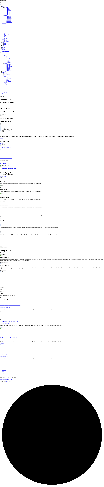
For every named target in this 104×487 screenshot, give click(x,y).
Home (3, 6)
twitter (3, 48)
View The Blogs (3, 301)
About (3, 371)
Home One (8, 8)
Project (3, 39)
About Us (4, 23)
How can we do (2, 270)
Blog (3, 42)
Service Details (6, 74)
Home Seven (8, 14)
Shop (5, 27)
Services (5, 73)
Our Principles (2, 254)
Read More (2, 310)
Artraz (7, 381)
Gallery (5, 35)
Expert (5, 33)
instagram (3, 49)
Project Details (6, 41)
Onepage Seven (9, 22)
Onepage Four (8, 19)
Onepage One (8, 16)
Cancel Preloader (3, 0)
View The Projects (3, 143)
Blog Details (6, 44)
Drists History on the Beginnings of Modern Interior (9, 337)
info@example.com (3, 379)
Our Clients (6, 36)
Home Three (8, 10)
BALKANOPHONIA (4, 153)
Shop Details (8, 29)
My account (8, 32)
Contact (3, 45)
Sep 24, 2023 (8, 307)
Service (3, 24)
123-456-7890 (9, 379)
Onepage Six (8, 21)
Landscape (2, 356)
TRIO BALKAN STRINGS (6, 158)
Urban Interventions (3, 339)
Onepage (5, 15)
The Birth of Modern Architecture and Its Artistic (9, 321)
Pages (3, 75)
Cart (7, 30)
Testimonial (6, 37)
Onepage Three (9, 18)
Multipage (6, 7)
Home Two (8, 9)
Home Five (8, 12)
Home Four (8, 11)
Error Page (6, 38)
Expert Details (6, 34)
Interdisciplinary (3, 307)
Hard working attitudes (3, 262)
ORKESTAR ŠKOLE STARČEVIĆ (8, 168)
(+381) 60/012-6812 (5, 51)
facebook (3, 47)
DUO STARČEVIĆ (4, 163)
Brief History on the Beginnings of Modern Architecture (10, 305)
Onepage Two (8, 17)
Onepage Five (8, 20)
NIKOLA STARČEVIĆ (5, 147)
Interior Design (2, 323)
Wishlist (7, 31)
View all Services (3, 176)
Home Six (8, 13)
